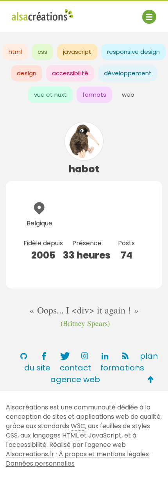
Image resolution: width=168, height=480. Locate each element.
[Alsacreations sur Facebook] (43, 356)
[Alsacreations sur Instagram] (84, 356)
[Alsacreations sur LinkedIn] (104, 356)
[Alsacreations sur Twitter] (64, 356)
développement (128, 73)
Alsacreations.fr (30, 454)
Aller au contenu (88, 12)
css (42, 52)
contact (75, 367)
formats (94, 94)
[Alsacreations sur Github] (23, 356)
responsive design (133, 52)
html (15, 52)
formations (122, 367)
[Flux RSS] (125, 356)
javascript (77, 52)
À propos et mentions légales (104, 454)
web (128, 94)
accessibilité (70, 73)
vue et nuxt (50, 94)
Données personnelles (40, 463)
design (26, 73)
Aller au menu (33, 12)
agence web (75, 379)
